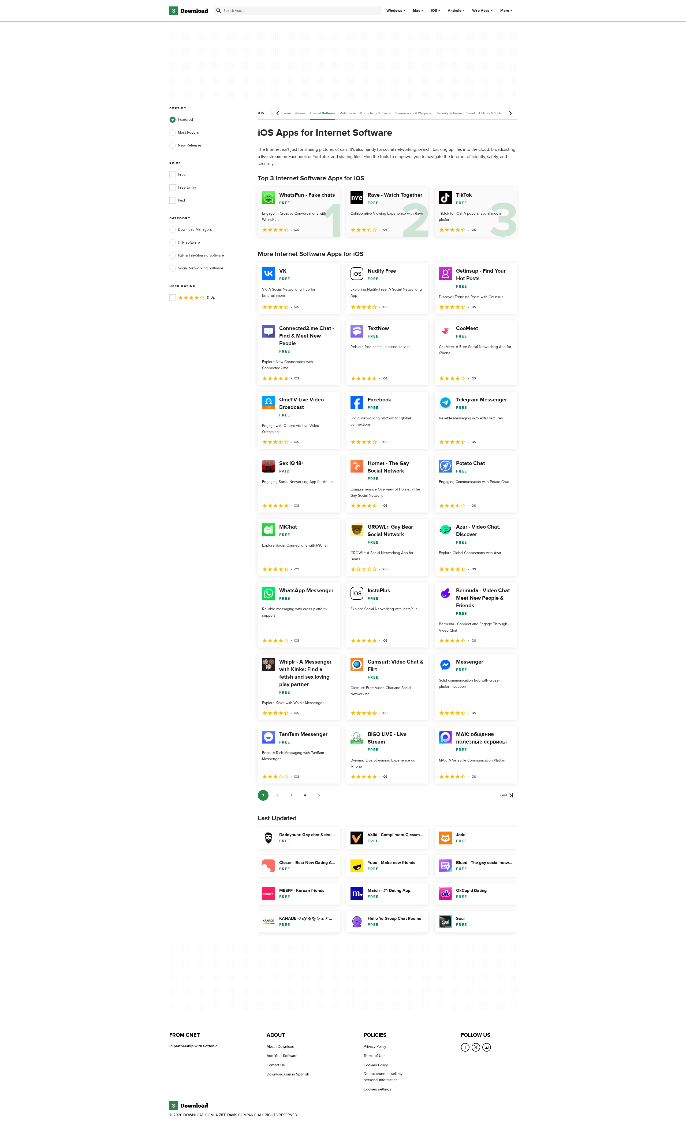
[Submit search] (218, 10)
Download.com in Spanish (288, 1074)
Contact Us (276, 1065)
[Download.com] (188, 10)
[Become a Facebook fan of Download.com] (465, 1047)
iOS (434, 11)
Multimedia (348, 113)
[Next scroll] (510, 113)
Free (182, 174)
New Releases (190, 145)
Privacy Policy (375, 1046)
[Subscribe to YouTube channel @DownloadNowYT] (486, 1047)
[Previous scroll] (277, 113)
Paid (181, 200)
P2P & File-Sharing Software (201, 255)
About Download (280, 1046)
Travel (470, 113)
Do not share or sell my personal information (383, 1076)
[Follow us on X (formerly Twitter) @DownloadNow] (476, 1047)
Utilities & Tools (490, 113)
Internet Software (322, 113)
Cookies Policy (376, 1065)
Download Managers (195, 229)
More (504, 10)
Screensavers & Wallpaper (414, 113)
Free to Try (187, 187)
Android (454, 11)
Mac (416, 11)
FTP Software (189, 242)
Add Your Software (282, 1055)
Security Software (449, 113)
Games (300, 113)
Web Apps (481, 11)
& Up (211, 297)
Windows (394, 11)
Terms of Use (375, 1055)
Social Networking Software (200, 268)
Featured (185, 119)
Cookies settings (377, 1089)
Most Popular (189, 132)
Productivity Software (375, 113)
